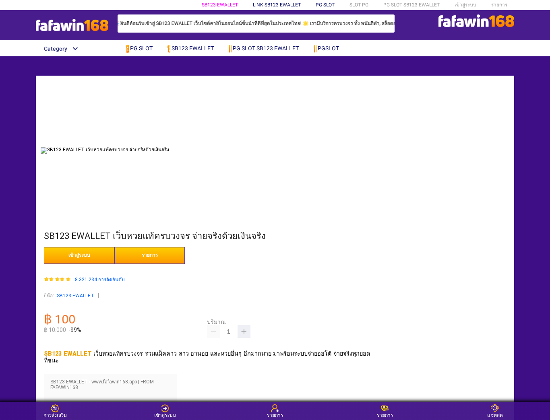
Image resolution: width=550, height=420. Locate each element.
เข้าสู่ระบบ (465, 5)
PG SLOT (325, 5)
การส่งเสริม (55, 415)
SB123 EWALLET (220, 5)
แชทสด (495, 415)
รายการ (499, 5)
